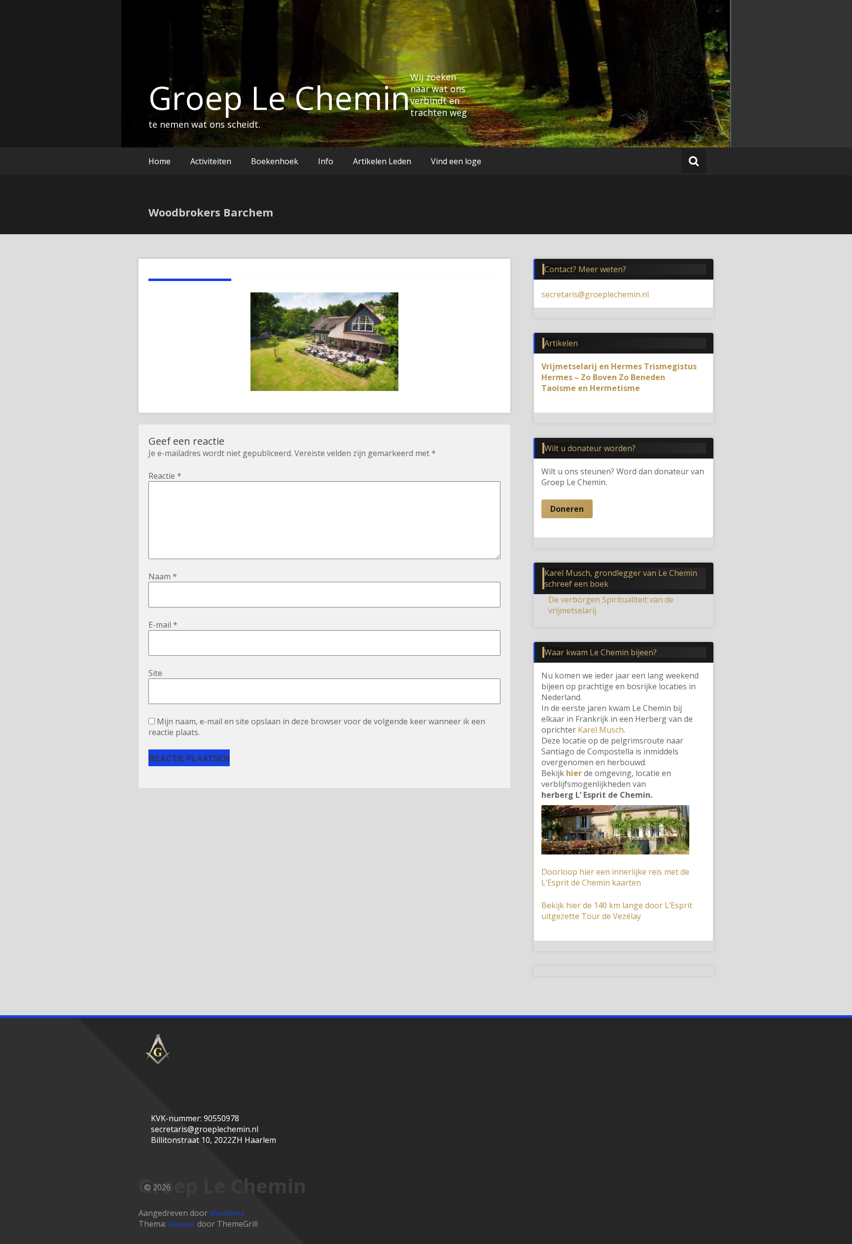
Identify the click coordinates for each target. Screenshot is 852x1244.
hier (574, 773)
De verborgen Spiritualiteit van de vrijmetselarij (611, 605)
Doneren (567, 508)
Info (325, 161)
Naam (162, 576)
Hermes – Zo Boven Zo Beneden (603, 377)
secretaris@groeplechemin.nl (595, 294)
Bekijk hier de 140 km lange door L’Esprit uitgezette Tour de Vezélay (616, 911)
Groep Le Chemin (279, 97)
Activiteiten (210, 161)
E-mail (163, 624)
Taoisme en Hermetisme (590, 388)
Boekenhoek (274, 161)
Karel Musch (601, 729)
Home (159, 161)
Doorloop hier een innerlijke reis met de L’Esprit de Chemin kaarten (615, 877)
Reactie (164, 475)
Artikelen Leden (382, 161)
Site (155, 673)
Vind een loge (456, 161)
